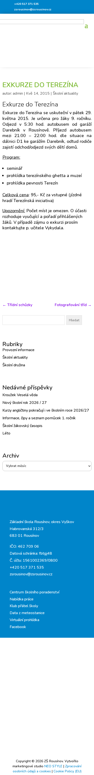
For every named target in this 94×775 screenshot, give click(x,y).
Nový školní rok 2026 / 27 (24, 402)
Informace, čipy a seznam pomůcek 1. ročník (39, 418)
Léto (6, 433)
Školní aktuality (65, 93)
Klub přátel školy (24, 606)
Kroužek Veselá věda (20, 395)
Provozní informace (18, 350)
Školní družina (13, 365)
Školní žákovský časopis (22, 425)
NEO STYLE (53, 766)
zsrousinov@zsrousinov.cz (32, 9)
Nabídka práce (22, 599)
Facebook (18, 627)
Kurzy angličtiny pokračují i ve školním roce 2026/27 (45, 410)
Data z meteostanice (27, 613)
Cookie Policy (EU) (67, 771)
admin (18, 93)
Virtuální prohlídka (24, 620)
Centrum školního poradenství (34, 592)
